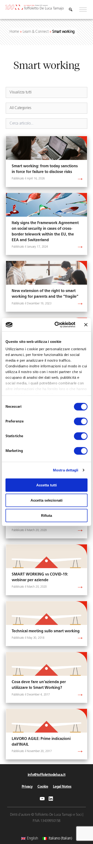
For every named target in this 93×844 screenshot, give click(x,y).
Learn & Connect (35, 32)
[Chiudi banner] (86, 324)
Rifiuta (46, 515)
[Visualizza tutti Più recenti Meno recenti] (46, 92)
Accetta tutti (46, 485)
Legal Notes (62, 787)
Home (14, 32)
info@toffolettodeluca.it (46, 775)
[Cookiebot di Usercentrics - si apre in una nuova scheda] (56, 325)
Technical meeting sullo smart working (46, 631)
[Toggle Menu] (83, 9)
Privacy (27, 787)
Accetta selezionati (46, 500)
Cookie (42, 787)
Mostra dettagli (65, 470)
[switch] (81, 421)
